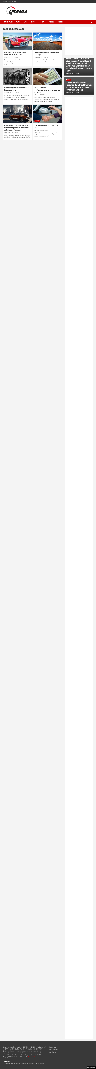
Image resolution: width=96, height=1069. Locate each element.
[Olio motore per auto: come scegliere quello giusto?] (17, 41)
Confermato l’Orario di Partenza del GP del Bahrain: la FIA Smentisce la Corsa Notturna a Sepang (79, 86)
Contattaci (31, 1057)
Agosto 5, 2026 (70, 92)
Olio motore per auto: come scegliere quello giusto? (15, 53)
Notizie (60, 22)
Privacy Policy (53, 1049)
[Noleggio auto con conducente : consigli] (47, 41)
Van (25, 22)
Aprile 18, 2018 (8, 57)
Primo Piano (8, 22)
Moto (33, 22)
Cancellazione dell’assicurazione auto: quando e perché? (47, 90)
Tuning (51, 22)
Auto (18, 22)
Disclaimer (52, 1052)
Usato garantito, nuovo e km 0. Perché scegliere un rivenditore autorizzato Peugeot (16, 127)
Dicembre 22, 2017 (39, 95)
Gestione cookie (91, 1067)
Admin (16, 57)
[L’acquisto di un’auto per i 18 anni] (47, 114)
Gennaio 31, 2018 (9, 92)
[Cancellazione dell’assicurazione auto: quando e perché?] (47, 76)
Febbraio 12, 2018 (39, 57)
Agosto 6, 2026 (70, 73)
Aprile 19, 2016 (38, 130)
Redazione (52, 1047)
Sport (42, 22)
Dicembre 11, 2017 (9, 132)
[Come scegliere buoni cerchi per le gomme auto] (17, 76)
